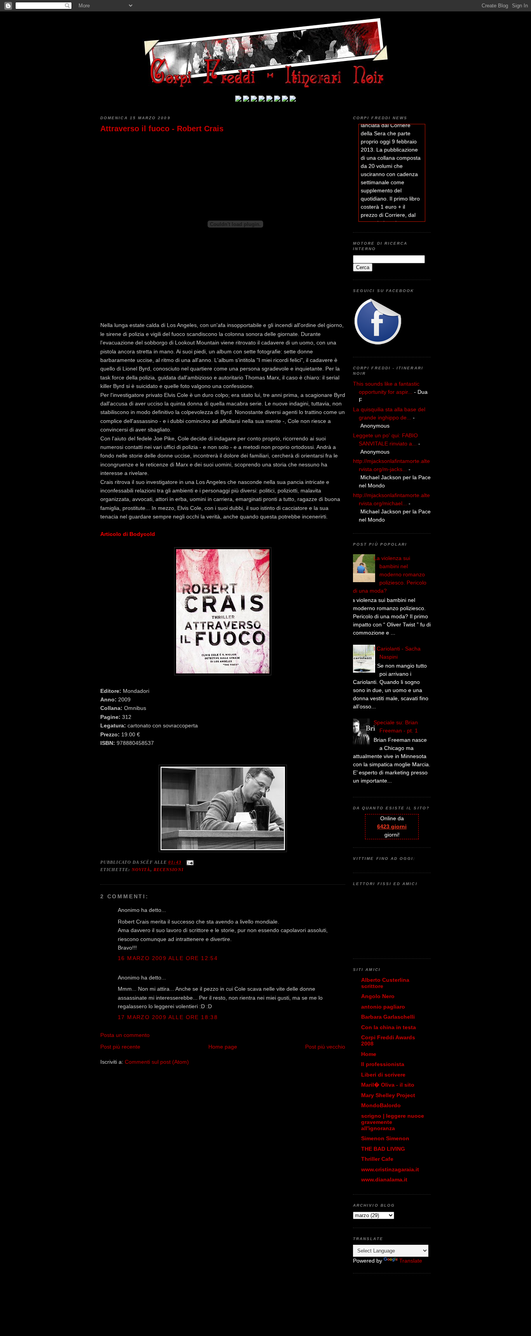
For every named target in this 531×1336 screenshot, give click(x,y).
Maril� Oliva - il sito (387, 1085)
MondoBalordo (381, 1105)
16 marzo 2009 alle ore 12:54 (168, 958)
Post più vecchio (325, 1047)
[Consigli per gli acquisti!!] (262, 100)
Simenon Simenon (385, 1138)
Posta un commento (125, 1035)
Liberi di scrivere (383, 1075)
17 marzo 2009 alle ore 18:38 (168, 1017)
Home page (222, 1047)
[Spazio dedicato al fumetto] (285, 100)
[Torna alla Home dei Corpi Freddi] (238, 100)
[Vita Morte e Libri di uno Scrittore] (269, 100)
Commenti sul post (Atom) (157, 1062)
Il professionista (382, 1064)
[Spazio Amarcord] (293, 100)
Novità (141, 869)
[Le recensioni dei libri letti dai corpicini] (246, 100)
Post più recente (120, 1047)
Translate (410, 1261)
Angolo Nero (378, 996)
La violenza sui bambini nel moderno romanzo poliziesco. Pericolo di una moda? (389, 574)
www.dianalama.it (384, 1179)
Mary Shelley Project (388, 1095)
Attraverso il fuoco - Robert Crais (162, 128)
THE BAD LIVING (383, 1149)
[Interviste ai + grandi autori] (254, 100)
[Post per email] (189, 862)
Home (368, 1054)
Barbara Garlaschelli (388, 1017)
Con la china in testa (388, 1027)
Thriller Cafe (377, 1159)
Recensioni (168, 869)
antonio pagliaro (383, 1007)
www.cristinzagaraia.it (390, 1169)
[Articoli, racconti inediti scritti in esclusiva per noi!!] (277, 100)
